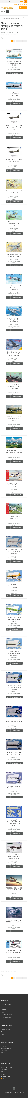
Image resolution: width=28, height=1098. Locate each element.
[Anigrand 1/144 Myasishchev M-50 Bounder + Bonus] (8, 866)
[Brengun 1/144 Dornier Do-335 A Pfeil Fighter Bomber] (8, 428)
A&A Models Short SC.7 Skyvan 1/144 (14, 517)
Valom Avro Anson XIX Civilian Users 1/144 (14, 255)
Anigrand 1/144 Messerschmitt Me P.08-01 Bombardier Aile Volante (14, 822)
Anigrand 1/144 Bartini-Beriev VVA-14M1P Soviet (14, 720)
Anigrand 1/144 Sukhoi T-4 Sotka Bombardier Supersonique (14, 551)
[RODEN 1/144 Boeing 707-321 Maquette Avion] (8, 931)
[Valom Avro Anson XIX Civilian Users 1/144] (8, 265)
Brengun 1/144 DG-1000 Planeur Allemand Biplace (14, 451)
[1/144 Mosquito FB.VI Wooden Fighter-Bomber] (8, 961)
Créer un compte (23, 4)
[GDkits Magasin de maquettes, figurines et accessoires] (7, 7)
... (23, 41)
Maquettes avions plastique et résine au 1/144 (11, 18)
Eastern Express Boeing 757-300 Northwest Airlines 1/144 (14, 93)
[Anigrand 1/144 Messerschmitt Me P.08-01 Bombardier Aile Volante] (8, 833)
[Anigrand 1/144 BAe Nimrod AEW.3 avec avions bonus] (8, 663)
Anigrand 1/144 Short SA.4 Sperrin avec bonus (14, 753)
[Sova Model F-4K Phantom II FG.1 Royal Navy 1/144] (8, 396)
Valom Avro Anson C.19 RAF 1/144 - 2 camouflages (14, 320)
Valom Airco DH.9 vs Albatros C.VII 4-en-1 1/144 (14, 223)
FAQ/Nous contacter (7, 1017)
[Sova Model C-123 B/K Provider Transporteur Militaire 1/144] (8, 363)
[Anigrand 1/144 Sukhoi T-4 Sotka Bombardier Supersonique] (8, 561)
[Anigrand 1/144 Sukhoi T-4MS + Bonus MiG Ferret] (8, 797)
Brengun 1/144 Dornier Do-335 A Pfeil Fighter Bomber (14, 418)
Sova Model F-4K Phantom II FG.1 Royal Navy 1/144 (14, 386)
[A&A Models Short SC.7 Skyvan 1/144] (8, 527)
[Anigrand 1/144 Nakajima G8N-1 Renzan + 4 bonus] (8, 595)
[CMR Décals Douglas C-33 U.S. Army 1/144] (8, 170)
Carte (4, 1078)
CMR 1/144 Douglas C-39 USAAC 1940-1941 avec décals (14, 127)
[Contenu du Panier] (7, 1)
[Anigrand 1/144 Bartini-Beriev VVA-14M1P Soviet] (8, 730)
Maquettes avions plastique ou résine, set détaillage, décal (16, 17)
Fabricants (4, 1009)
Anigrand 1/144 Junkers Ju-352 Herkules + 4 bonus (14, 619)
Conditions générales (7, 1014)
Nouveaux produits (6, 1004)
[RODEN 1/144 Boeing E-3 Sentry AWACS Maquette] (8, 898)
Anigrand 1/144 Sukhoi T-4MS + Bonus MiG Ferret (14, 787)
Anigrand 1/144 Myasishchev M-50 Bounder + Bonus (14, 856)
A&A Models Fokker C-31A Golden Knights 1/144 (14, 485)
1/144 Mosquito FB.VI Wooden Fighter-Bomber (14, 951)
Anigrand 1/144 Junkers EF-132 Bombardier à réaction (14, 687)
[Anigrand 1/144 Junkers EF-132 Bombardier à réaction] (8, 697)
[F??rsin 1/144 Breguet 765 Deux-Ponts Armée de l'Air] (8, 73)
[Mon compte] (2, 1)
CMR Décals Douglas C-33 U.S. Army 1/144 (14, 161)
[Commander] (10, 1)
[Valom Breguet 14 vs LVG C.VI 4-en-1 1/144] (8, 201)
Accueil (2, 17)
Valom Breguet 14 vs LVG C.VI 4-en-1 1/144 (14, 192)
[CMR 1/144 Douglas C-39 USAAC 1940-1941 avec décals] (8, 137)
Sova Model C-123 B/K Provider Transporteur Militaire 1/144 (14, 353)
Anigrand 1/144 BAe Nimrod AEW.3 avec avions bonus (14, 653)
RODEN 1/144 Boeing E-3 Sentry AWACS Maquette (14, 889)
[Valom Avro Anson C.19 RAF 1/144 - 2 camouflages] (8, 330)
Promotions (5, 1007)
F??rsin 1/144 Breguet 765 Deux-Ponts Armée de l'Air (14, 63)
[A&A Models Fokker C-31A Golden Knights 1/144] (8, 495)
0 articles (24, 7)
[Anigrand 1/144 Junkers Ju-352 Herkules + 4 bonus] (8, 629)
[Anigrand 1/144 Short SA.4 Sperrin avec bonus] (8, 763)
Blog (3, 1012)
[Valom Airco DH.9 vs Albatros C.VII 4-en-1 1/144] (8, 233)
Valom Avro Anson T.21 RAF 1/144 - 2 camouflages (14, 287)
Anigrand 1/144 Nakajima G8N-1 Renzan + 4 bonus (14, 585)
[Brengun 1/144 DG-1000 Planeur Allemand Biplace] (8, 461)
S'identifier (15, 4)
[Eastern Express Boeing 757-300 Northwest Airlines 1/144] (8, 103)
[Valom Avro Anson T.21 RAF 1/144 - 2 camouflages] (8, 297)
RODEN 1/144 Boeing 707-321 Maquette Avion (14, 921)
